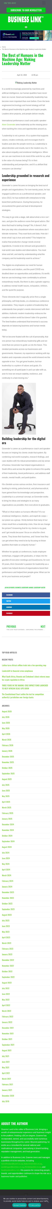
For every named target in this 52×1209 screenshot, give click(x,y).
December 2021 (8, 1027)
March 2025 (6, 807)
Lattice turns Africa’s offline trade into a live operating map (24, 665)
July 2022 (5, 988)
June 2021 (6, 1061)
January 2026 (7, 750)
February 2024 (7, 880)
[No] (48, 1203)
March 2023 (6, 943)
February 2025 (7, 813)
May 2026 (5, 728)
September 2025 (8, 773)
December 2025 (8, 756)
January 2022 (7, 1022)
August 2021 (6, 1050)
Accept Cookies (19, 1205)
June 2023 (6, 926)
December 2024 (8, 824)
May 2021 (5, 1067)
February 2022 (7, 1016)
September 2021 (8, 1044)
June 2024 (6, 858)
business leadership (21, 587)
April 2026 (6, 733)
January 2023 (7, 954)
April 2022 (6, 1005)
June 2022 (6, 993)
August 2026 (7, 711)
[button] (44, 3)
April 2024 (6, 869)
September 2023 (8, 909)
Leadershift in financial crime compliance (17, 670)
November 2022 (8, 965)
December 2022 (8, 959)
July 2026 (5, 717)
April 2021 (6, 1073)
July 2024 (5, 852)
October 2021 (7, 1039)
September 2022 (8, 977)
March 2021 (6, 1078)
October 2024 (7, 835)
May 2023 (5, 931)
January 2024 (7, 886)
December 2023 (8, 892)
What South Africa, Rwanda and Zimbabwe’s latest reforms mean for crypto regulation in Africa (26, 678)
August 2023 (7, 914)
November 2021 (8, 1033)
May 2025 (5, 796)
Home (4, 47)
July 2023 (5, 920)
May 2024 (5, 863)
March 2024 (6, 875)
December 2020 (8, 1095)
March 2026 (6, 739)
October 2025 (7, 767)
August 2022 (7, 982)
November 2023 (8, 897)
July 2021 (5, 1056)
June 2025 (6, 790)
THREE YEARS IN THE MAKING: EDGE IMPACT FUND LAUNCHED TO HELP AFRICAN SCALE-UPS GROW (25, 687)
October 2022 (7, 971)
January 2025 (7, 818)
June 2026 (6, 722)
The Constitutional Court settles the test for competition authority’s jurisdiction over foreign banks (23, 696)
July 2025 (5, 784)
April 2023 (6, 937)
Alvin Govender (8, 125)
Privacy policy (34, 1205)
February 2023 (7, 948)
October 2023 (7, 903)
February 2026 (7, 745)
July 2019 (5, 1101)
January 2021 (7, 1090)
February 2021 (7, 1084)
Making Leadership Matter (37, 587)
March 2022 (6, 1010)
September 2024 (8, 841)
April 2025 (6, 801)
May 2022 (5, 999)
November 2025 (8, 762)
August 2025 (7, 779)
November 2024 (8, 830)
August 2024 (7, 846)
